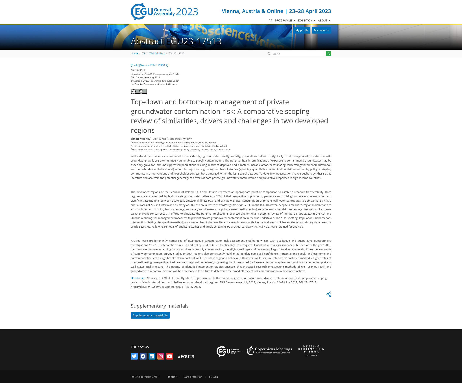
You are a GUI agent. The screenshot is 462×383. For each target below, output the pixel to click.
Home (134, 53)
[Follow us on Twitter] (134, 357)
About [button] (323, 20)
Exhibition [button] (305, 20)
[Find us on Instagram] (160, 357)
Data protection (193, 376)
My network (321, 30)
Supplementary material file (150, 315)
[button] (269, 53)
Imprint (171, 376)
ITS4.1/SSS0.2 (157, 53)
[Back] (135, 65)
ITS (143, 53)
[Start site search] (328, 53)
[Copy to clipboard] (328, 295)
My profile (301, 30)
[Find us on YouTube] (169, 357)
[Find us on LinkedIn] (152, 357)
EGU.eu (213, 376)
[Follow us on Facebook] (143, 357)
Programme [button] (284, 20)
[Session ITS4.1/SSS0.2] (153, 65)
